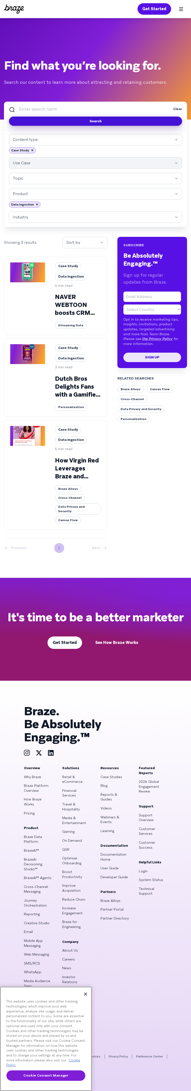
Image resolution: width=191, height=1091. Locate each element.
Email (28, 931)
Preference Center (149, 1056)
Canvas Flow (160, 389)
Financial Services (69, 793)
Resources (109, 768)
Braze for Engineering (71, 924)
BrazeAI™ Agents (37, 878)
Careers (68, 959)
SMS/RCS (32, 963)
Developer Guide (114, 877)
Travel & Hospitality (71, 806)
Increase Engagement (72, 910)
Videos (106, 808)
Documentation (114, 845)
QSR (65, 849)
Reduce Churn (73, 899)
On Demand (72, 840)
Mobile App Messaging (33, 943)
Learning (107, 831)
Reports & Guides (108, 797)
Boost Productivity (72, 874)
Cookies (94, 1056)
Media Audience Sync (37, 983)
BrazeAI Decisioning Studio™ (33, 864)
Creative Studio (36, 923)
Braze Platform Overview (36, 788)
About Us (70, 950)
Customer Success (147, 845)
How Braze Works (33, 801)
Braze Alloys (131, 389)
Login (143, 871)
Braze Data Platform (33, 839)
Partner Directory (114, 918)
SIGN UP (152, 357)
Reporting (32, 914)
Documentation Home (113, 857)
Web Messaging (36, 954)
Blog (103, 785)
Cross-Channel (132, 399)
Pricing (29, 813)
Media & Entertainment (74, 820)
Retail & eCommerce (72, 779)
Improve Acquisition (71, 888)
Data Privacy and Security (141, 409)
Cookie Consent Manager (45, 1075)
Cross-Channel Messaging (36, 889)
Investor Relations (69, 979)
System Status (151, 880)
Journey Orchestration (35, 903)
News (66, 968)
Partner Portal (112, 909)
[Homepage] (14, 9)
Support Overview (146, 817)
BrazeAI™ (31, 850)
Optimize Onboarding (71, 860)
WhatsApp (32, 972)
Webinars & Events (109, 819)
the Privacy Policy (157, 338)
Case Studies (111, 777)
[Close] (85, 994)
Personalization (133, 419)
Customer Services (147, 831)
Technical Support (146, 891)
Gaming (68, 831)
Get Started (154, 8)
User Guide (109, 868)
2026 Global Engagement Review (149, 786)
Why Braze (32, 777)
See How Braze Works (116, 642)
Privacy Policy (118, 1056)
